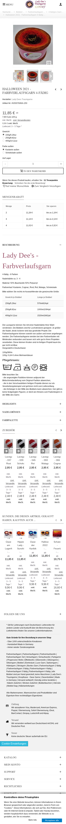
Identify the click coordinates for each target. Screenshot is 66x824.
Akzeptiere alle (52, 820)
